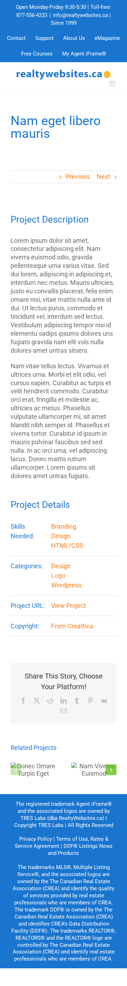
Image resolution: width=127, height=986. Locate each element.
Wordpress (66, 585)
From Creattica (72, 626)
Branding (63, 526)
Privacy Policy (35, 839)
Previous (78, 176)
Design (61, 536)
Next (103, 176)
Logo (58, 575)
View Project (68, 605)
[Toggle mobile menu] (112, 83)
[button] (16, 769)
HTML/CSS (67, 545)
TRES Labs (51, 825)
